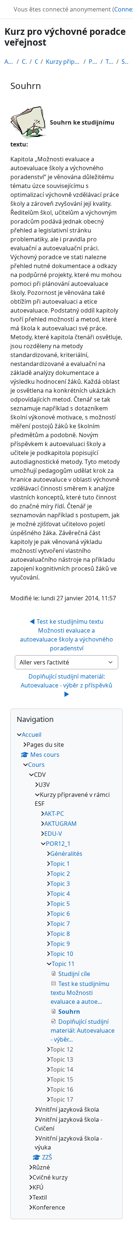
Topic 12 (61, 1049)
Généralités (66, 854)
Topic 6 (60, 914)
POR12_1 (93, 61)
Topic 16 (61, 1089)
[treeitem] (66, 971)
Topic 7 (60, 924)
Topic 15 (61, 1079)
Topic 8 (60, 934)
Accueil (9, 61)
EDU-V (53, 833)
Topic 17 (61, 1099)
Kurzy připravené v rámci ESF (63, 61)
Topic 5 (60, 904)
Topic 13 (61, 1059)
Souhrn (125, 61)
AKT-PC (54, 813)
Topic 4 (60, 894)
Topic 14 (61, 1069)
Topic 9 (60, 944)
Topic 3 (60, 884)
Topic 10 (61, 954)
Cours (24, 61)
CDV (36, 61)
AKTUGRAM (60, 823)
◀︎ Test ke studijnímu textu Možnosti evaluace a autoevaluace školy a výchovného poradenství (67, 634)
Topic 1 (60, 864)
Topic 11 (109, 61)
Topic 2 (60, 874)
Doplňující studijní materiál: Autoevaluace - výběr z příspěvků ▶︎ (67, 685)
